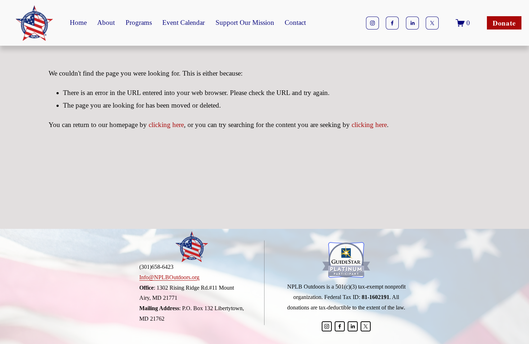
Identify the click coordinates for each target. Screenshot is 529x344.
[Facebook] (392, 23)
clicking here (166, 124)
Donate (504, 23)
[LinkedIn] (412, 23)
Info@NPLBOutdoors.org (169, 277)
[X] (432, 23)
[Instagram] (372, 23)
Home (78, 22)
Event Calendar (183, 22)
